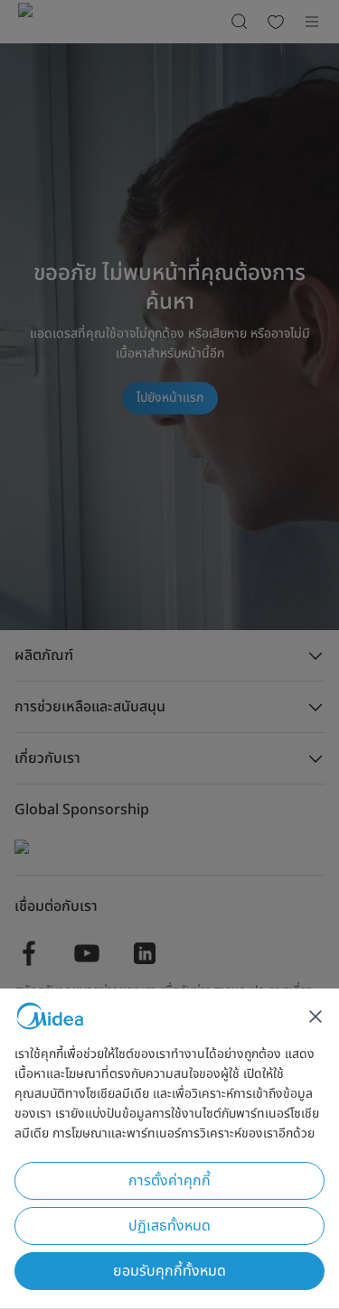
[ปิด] (315, 1016)
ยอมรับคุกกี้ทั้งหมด (169, 1271)
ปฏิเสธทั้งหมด (169, 1226)
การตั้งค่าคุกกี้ (169, 1181)
